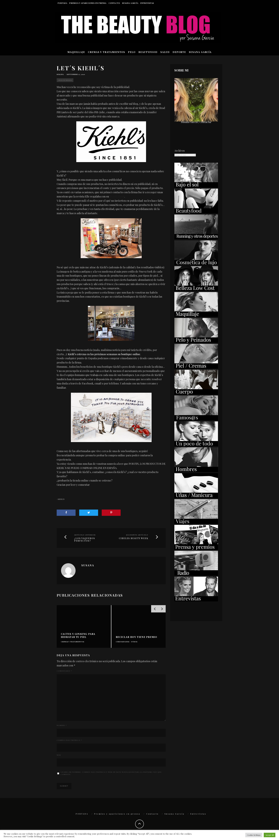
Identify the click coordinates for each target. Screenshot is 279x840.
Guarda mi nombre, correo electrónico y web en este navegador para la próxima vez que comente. (111, 773)
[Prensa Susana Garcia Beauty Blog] (196, 548)
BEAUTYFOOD (148, 52)
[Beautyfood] (196, 212)
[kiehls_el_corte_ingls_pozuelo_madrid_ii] (111, 238)
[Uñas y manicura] (196, 497)
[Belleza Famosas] (196, 419)
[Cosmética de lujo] (196, 264)
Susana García (130, 3)
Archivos (179, 150)
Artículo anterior (85, 535)
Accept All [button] (269, 835)
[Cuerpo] (196, 393)
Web (59, 755)
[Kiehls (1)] (111, 141)
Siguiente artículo (137, 535)
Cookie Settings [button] (254, 835)
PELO (132, 52)
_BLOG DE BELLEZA (65, 80)
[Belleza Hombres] (196, 471)
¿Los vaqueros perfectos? (84, 539)
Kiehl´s (61, 499)
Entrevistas (147, 3)
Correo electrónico (69, 740)
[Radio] (196, 574)
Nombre (62, 725)
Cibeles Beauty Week (133, 538)
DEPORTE (179, 52)
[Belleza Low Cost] (196, 290)
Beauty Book (117, 196)
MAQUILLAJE (76, 52)
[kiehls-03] (111, 323)
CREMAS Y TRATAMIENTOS (106, 52)
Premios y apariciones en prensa (87, 3)
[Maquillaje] (196, 315)
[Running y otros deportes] (196, 238)
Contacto (114, 3)
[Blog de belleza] (196, 445)
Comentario (64, 671)
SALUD (165, 52)
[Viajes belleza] (196, 523)
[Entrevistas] (196, 600)
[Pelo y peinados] (196, 341)
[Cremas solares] (196, 186)
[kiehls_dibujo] (111, 417)
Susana (60, 74)
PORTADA (62, 3)
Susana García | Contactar (196, 122)
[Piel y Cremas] (196, 367)
